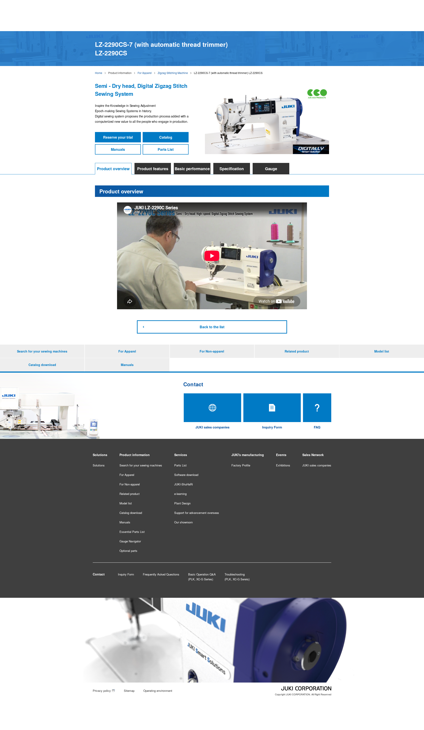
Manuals (118, 149)
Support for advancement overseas (196, 513)
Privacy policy (102, 691)
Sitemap (129, 691)
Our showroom (183, 522)
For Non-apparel (212, 351)
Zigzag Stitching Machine (173, 73)
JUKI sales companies (316, 465)
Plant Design (182, 503)
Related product (297, 351)
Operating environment (157, 691)
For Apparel (145, 73)
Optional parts (128, 551)
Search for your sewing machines (42, 351)
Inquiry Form (126, 574)
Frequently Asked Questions (161, 574)
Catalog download (42, 364)
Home (98, 73)
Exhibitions (283, 465)
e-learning (180, 494)
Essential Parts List (132, 532)
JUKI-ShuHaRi (183, 484)
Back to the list (212, 326)
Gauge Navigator (130, 541)
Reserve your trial (118, 137)
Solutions (99, 465)
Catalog (165, 137)
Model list (381, 351)
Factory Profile (240, 465)
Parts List (166, 149)
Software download (186, 475)
